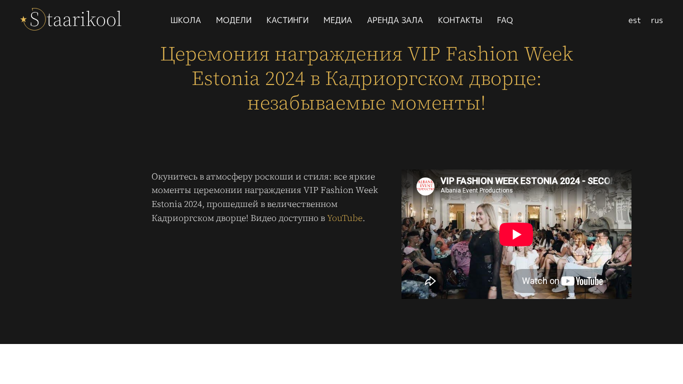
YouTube (344, 218)
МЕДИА (338, 20)
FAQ (505, 20)
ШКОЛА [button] (185, 20)
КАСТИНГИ (287, 20)
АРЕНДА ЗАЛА (395, 20)
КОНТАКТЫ (460, 20)
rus (657, 20)
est (634, 20)
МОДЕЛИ (234, 20)
